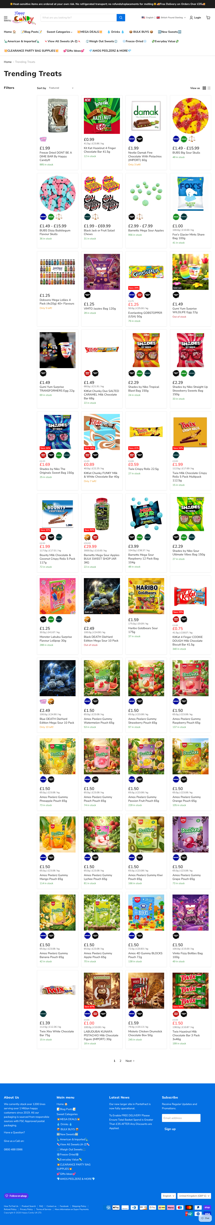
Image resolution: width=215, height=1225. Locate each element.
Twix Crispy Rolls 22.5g (143, 469)
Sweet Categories (59, 32)
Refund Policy (10, 1209)
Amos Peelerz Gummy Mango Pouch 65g (54, 877)
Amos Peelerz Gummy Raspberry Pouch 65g (187, 721)
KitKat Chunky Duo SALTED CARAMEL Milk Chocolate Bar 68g (101, 394)
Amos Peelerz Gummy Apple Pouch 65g (98, 955)
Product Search (29, 1206)
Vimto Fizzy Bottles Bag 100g (188, 955)
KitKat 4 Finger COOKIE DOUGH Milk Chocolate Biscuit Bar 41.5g (188, 640)
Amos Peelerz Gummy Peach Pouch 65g (98, 799)
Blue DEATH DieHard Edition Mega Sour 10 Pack (57, 721)
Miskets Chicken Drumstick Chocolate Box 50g (145, 1033)
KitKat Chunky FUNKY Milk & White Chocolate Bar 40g (101, 475)
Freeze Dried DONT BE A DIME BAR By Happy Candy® (56, 156)
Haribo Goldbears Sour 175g (143, 630)
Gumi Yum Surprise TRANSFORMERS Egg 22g (57, 389)
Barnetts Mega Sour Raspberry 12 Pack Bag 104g (143, 558)
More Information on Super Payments (72, 1209)
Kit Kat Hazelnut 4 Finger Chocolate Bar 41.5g (100, 150)
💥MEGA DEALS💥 (89, 32)
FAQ (41, 1206)
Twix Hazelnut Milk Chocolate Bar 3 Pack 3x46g (186, 1035)
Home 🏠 (10, 32)
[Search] (121, 17)
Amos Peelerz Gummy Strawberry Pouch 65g (142, 721)
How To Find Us (11, 1206)
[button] (163, 17)
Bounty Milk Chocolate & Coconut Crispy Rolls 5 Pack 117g (57, 558)
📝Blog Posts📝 (31, 32)
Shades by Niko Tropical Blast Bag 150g (143, 389)
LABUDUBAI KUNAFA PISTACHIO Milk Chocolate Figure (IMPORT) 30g (101, 1035)
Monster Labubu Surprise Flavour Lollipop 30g (56, 639)
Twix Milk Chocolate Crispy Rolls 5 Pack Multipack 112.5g (190, 476)
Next (129, 1061)
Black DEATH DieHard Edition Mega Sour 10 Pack (101, 639)
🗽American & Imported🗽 (22, 41)
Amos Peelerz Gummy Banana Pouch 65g (54, 955)
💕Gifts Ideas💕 (73, 51)
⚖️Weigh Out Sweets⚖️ (102, 41)
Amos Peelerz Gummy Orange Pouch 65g (187, 799)
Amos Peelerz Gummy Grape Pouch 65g (187, 877)
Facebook (64, 1206)
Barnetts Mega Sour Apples (146, 230)
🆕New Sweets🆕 (169, 32)
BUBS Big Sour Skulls (186, 153)
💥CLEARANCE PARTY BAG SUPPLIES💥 (31, 51)
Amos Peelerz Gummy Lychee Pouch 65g (98, 877)
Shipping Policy (79, 1206)
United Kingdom (192, 1196)
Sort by (41, 88)
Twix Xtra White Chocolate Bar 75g (57, 1033)
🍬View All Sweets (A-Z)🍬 (62, 41)
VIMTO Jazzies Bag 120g (100, 308)
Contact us (51, 1206)
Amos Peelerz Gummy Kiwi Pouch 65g (145, 877)
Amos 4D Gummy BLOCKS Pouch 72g (145, 955)
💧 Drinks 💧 (115, 32)
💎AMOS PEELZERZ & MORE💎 (110, 51)
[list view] (209, 88)
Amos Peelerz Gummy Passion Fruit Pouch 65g (143, 799)
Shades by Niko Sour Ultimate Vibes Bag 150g (189, 553)
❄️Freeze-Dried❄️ (134, 41)
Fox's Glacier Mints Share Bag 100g (189, 236)
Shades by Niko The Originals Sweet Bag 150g (57, 471)
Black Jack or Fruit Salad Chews (99, 232)
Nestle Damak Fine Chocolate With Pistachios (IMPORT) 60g (145, 156)
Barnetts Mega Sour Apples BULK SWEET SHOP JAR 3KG (101, 558)
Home (8, 62)
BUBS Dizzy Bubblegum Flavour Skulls (55, 232)
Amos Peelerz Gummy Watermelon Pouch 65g (99, 721)
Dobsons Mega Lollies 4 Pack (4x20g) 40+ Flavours (57, 302)
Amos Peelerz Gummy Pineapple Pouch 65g (54, 799)
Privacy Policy (26, 1209)
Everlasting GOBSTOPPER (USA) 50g (145, 314)
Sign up (170, 1129)
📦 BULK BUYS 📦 (141, 32)
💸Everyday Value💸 (165, 41)
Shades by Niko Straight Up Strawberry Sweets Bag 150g (190, 390)
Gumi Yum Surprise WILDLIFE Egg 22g (185, 310)
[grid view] (204, 88)
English (167, 1196)
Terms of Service (43, 1209)
